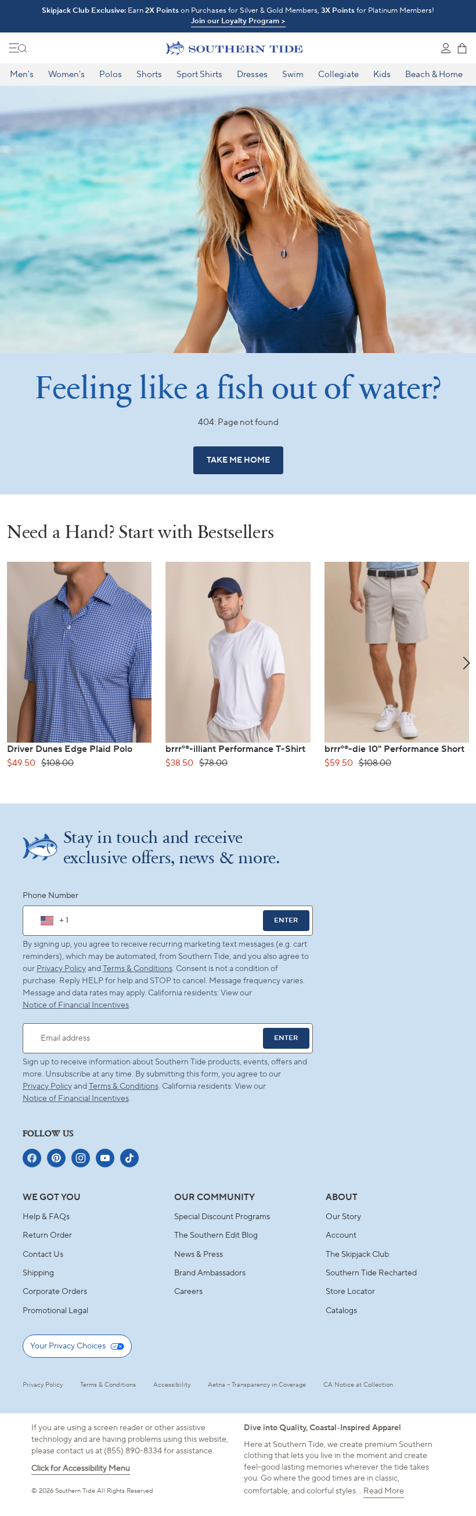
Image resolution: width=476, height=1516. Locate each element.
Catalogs (341, 1311)
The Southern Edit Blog (216, 1235)
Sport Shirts (199, 74)
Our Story (343, 1217)
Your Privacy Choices (68, 1346)
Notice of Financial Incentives (76, 1098)
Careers (188, 1291)
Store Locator (350, 1291)
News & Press (198, 1254)
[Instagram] (80, 1158)
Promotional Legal (55, 1311)
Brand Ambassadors (210, 1273)
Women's (66, 74)
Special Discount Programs (222, 1217)
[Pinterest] (56, 1158)
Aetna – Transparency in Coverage (257, 1385)
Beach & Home (434, 74)
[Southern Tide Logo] (234, 48)
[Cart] (462, 48)
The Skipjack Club (357, 1254)
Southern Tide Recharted (371, 1273)
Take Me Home (238, 460)
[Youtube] (105, 1158)
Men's (22, 74)
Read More (383, 1491)
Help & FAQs (46, 1217)
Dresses (252, 74)
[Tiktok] (129, 1158)
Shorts (149, 74)
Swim (293, 74)
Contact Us (43, 1254)
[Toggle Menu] (18, 48)
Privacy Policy (61, 969)
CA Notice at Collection (358, 1385)
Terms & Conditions (137, 969)
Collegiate (338, 74)
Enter (286, 920)
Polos (110, 74)
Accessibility (171, 1385)
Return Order (47, 1235)
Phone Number (50, 895)
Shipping (38, 1273)
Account (341, 1235)
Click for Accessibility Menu (80, 1468)
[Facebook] (32, 1158)
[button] (466, 663)
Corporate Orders (55, 1291)
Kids (382, 74)
